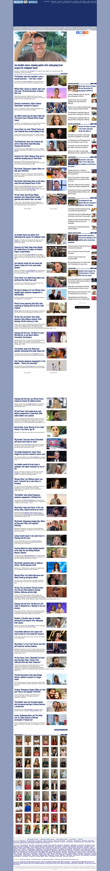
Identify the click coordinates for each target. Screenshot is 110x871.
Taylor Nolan (34, 854)
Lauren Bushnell (30, 851)
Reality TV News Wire (92, 1)
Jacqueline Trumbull (78, 850)
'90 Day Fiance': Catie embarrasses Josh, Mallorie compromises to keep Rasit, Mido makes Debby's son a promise (28, 413)
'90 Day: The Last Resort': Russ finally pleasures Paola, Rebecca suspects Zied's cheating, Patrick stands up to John (28, 319)
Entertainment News (68, 1)
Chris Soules (81, 845)
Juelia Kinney (59, 853)
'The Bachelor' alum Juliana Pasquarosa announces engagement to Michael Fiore (27, 496)
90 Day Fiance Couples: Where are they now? (30, 861)
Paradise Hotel (16, 29)
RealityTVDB (76, 1)
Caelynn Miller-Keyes (39, 848)
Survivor (57, 29)
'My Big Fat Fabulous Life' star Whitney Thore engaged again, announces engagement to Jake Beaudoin (29, 292)
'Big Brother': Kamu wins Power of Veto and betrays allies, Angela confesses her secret (29, 508)
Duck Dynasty (16, 841)
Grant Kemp (69, 855)
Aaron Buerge (80, 847)
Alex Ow (46, 856)
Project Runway (23, 29)
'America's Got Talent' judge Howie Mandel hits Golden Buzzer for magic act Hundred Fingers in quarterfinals (28, 249)
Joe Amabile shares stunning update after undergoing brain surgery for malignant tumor (38, 66)
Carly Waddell (52, 851)
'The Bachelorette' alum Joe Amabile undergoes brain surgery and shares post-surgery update (79, 215)
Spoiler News (60, 1)
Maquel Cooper (53, 849)
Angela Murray (28, 514)
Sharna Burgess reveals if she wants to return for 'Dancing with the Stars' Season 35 (79, 292)
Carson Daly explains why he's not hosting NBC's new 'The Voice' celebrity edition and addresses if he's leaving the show (79, 281)
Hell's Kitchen (46, 28)
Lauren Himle (87, 853)
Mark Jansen (59, 856)
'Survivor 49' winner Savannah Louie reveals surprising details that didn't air (87, 128)
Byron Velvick (58, 847)
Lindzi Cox (65, 853)
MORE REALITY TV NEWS (61, 729)
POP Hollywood (83, 1)
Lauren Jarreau (84, 849)
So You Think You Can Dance (48, 29)
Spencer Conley (30, 271)
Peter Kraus (77, 851)
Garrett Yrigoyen (17, 849)
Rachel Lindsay (47, 845)
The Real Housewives (31, 29)
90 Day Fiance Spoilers (25, 859)
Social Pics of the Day (66, 2)
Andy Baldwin (26, 847)
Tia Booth (24, 849)
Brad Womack (59, 846)
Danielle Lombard (82, 852)
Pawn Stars (62, 841)
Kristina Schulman (72, 852)
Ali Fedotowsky (66, 846)
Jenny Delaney (61, 849)
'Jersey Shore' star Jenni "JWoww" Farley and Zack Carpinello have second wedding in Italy (29, 130)
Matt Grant (20, 847)
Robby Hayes (51, 855)
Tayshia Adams (22, 848)
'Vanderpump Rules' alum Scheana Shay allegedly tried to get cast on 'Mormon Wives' (79, 298)
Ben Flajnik (44, 846)
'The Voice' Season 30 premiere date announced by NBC (77, 258)
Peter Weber (35, 354)
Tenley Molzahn (49, 852)
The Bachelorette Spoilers (48, 859)
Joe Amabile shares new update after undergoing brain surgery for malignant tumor (29, 236)
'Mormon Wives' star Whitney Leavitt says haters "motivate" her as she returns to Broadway (28, 481)
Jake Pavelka (73, 846)
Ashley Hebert (51, 846)
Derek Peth (40, 854)
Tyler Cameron (30, 148)
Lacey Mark (74, 854)
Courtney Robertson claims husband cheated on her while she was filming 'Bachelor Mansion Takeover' (29, 550)
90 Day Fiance (16, 27)
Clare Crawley (89, 852)
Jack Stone (80, 854)
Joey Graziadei (28, 709)
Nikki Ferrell (16, 852)
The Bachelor (67, 27)
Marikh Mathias (39, 850)
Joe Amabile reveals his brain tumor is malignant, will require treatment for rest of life (29, 466)
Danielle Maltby (44, 851)
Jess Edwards (31, 270)
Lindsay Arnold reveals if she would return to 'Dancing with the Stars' (29, 537)
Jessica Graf (32, 856)
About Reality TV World (32, 839)
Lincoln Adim (63, 848)
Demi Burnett (56, 848)
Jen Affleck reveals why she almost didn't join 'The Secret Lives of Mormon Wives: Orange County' (29, 118)
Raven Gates (47, 854)
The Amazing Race (24, 27)
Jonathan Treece (35, 855)
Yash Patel (33, 190)
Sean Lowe (31, 846)
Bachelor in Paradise (60, 27)
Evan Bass (58, 851)
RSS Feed (80, 839)
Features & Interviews (56, 2)
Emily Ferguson (26, 853)
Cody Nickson (25, 856)
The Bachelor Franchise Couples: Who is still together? (57, 862)
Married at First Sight (86, 28)
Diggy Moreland (43, 855)
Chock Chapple (35, 457)
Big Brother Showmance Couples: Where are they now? (47, 863)
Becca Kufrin (32, 845)
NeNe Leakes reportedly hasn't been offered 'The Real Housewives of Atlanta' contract (78, 287)
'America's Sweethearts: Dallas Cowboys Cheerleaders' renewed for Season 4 (27, 104)
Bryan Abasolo (87, 850)
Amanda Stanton (43, 853)
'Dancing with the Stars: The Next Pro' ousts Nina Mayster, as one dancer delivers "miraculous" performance (29, 335)
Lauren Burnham (31, 849)
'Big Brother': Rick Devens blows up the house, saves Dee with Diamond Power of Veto (29, 182)
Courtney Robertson (29, 555)
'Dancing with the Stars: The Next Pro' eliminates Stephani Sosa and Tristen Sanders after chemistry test (79, 172)
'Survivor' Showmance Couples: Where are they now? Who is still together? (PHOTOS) (29, 690)
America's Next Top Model (49, 27)
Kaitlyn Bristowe (74, 845)
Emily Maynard (38, 846)
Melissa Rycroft (57, 852)
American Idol (31, 27)
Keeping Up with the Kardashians (56, 28)
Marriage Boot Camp (77, 28)
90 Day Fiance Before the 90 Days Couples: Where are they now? (56, 861)
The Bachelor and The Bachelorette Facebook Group (66, 859)
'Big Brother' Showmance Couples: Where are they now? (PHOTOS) (29, 170)
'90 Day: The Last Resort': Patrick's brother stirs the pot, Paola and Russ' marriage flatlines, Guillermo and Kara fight (28, 590)
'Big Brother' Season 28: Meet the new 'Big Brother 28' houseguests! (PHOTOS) (87, 88)
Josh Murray (84, 851)
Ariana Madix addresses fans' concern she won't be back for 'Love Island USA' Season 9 (29, 632)
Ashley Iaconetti (51, 853)
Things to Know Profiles (77, 2)
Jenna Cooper (46, 849)
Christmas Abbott (40, 856)
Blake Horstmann (77, 848)
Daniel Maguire (87, 854)
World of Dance (84, 29)
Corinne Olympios (18, 854)
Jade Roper (64, 851)
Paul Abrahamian (17, 856)
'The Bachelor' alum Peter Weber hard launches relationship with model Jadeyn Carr (29, 350)
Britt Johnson (91, 849)
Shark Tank (39, 29)
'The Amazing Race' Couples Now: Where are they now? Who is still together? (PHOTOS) (78, 113)
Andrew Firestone (72, 847)
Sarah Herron (63, 855)
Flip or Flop (40, 28)
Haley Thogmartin (39, 514)
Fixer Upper (34, 28)
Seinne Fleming (68, 849)
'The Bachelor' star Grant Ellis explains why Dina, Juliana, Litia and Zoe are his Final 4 (78, 146)
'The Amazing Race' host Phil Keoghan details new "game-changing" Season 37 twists (79, 141)
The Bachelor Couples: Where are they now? (81, 862)
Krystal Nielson (47, 850)
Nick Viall (54, 845)
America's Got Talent (39, 27)
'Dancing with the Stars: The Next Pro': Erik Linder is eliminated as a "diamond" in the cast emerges (29, 606)
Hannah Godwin (30, 848)
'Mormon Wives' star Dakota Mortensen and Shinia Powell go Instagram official (28, 576)
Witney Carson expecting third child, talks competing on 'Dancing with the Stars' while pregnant (29, 305)
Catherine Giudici (24, 852)
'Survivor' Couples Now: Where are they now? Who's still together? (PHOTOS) (79, 95)
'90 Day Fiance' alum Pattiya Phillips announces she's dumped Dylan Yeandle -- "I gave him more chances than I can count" (28, 197)
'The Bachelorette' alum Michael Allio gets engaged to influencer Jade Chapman (87, 202)
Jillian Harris (80, 846)
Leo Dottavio (69, 848)
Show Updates (47, 1)
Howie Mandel (32, 254)
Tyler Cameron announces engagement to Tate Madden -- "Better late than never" (29, 362)
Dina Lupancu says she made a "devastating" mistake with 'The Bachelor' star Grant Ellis (79, 135)
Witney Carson (18, 311)
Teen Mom (61, 29)
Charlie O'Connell (50, 847)
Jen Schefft (64, 847)
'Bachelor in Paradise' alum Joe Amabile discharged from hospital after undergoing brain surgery (28, 620)
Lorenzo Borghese (35, 847)
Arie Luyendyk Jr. (28, 81)
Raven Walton (93, 855)
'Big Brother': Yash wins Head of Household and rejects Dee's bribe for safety (28, 440)
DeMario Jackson (27, 854)
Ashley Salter (80, 853)
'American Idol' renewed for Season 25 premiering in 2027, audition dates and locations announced (82, 238)
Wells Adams (38, 851)
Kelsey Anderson (34, 710)
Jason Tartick (93, 848)
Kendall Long (39, 849)
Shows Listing (94, 2)
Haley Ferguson (34, 853)
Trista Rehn (86, 847)
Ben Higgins (67, 845)
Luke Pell (57, 855)
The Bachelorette (74, 27)
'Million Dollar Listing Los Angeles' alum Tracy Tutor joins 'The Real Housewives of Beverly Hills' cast (29, 91)
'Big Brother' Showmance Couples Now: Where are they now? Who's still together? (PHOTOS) (29, 523)
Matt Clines (71, 856)
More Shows (94, 29)
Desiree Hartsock (24, 846)
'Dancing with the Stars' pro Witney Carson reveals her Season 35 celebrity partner (28, 400)
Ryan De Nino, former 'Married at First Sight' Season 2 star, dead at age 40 (29, 428)
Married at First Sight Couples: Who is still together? (72, 863)
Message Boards (86, 2)
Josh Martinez (52, 856)
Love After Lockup (68, 28)
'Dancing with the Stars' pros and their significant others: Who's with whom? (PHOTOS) (77, 101)
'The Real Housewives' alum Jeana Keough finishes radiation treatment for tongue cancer (28, 677)
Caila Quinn (19, 853)
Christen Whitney (27, 855)
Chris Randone (85, 848)
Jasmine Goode (54, 854)
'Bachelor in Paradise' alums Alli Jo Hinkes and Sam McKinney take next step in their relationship (79, 221)
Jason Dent (65, 856)
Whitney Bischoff (91, 851)
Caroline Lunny (24, 850)
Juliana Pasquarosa (29, 500)
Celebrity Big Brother (88, 27)
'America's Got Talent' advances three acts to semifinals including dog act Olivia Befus (29, 157)
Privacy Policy (73, 839)
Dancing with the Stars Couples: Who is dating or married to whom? (29, 862)
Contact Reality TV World (61, 839)
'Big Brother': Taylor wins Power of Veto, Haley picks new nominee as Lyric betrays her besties (82, 163)
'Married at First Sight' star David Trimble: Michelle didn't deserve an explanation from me (79, 152)
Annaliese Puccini (63, 850)
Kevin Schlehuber (85, 855)
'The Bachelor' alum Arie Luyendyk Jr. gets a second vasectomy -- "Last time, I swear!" (28, 77)
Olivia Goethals (76, 849)
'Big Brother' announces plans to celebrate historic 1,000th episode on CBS (28, 564)
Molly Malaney (42, 852)
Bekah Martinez (32, 850)
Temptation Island (67, 29)
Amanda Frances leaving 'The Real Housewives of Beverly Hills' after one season (87, 273)
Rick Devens (28, 186)
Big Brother (81, 27)
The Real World (88, 841)
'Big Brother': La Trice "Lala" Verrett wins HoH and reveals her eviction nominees (29, 645)
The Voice (78, 29)
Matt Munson (62, 854)
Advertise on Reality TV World (47, 839)
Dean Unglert (64, 852)
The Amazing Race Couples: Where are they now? (83, 861)
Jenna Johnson (76, 855)
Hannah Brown (48, 848)
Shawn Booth (71, 851)
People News (53, 1)
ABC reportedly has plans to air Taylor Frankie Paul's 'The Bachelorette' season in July (79, 263)
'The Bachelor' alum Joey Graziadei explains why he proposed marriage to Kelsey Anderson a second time (29, 704)
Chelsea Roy (70, 850)
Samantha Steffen (72, 853)
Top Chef (74, 29)
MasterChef (94, 28)
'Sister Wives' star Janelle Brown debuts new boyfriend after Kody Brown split (29, 279)
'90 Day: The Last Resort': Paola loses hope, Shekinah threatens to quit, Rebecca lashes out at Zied (78, 179)
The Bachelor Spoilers (36, 859)
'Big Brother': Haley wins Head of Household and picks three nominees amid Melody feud (78, 185)
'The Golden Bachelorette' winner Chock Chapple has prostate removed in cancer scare (29, 453)
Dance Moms (18, 28)
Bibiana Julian (16, 850)
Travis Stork (42, 847)
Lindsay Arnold (36, 541)
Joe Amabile (31, 71)
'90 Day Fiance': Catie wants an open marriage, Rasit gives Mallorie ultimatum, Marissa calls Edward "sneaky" (79, 192)
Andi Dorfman (88, 845)
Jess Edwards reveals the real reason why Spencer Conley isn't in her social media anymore (28, 265)
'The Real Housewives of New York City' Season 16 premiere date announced (79, 247)
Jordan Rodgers (22, 851)
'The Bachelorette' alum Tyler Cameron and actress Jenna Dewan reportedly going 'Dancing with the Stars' (28, 143)
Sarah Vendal (68, 854)
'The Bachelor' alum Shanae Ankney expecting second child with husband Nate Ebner (79, 210)
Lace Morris (93, 853)
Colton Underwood (23, 845)
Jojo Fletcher (60, 845)
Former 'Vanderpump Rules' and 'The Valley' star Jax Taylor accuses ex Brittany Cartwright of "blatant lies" (28, 717)
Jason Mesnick (87, 846)
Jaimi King (94, 854)
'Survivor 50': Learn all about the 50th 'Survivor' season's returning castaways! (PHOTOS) (79, 108)
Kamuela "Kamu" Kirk (32, 188)
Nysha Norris (55, 850)
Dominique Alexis (18, 855)
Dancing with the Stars (26, 28)
